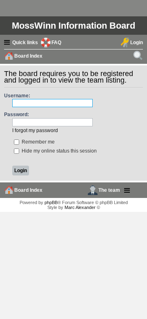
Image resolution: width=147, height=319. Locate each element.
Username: (17, 96)
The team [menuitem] (109, 190)
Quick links (25, 42)
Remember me (37, 142)
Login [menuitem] (136, 42)
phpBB (51, 202)
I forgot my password (35, 130)
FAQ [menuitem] (56, 42)
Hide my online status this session (58, 151)
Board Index (28, 190)
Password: (16, 114)
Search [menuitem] (139, 57)
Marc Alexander (80, 207)
